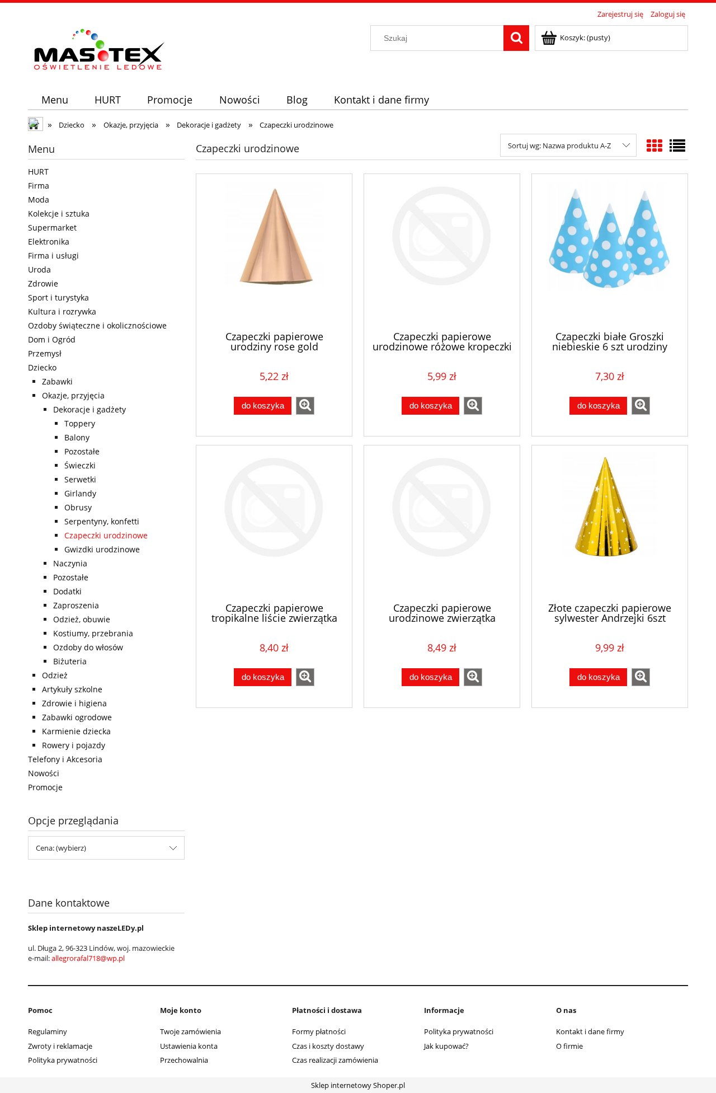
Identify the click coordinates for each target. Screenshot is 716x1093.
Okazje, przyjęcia (73, 395)
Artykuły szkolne (72, 689)
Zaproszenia (76, 605)
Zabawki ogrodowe (77, 717)
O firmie (569, 1046)
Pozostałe (82, 451)
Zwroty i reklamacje (60, 1046)
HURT (38, 171)
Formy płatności (319, 1031)
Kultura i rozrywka (62, 311)
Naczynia (70, 563)
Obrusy (78, 507)
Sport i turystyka (58, 297)
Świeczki (80, 465)
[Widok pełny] (677, 145)
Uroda (39, 269)
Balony (77, 437)
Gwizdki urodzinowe (102, 549)
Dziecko (42, 367)
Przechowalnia (184, 1060)
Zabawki (57, 381)
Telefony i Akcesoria (65, 759)
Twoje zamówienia (190, 1031)
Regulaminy (47, 1031)
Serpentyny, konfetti (101, 521)
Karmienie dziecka (76, 731)
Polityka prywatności (62, 1060)
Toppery (79, 423)
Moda (38, 199)
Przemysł (45, 353)
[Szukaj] (516, 38)
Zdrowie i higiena (74, 703)
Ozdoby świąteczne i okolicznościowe (97, 325)
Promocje (45, 787)
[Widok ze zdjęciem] (654, 145)
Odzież (55, 675)
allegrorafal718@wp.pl (88, 958)
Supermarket (52, 227)
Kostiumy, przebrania (93, 633)
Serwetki (80, 479)
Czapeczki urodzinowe (106, 535)
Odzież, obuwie (81, 619)
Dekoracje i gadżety (89, 409)
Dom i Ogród (52, 339)
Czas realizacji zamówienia (335, 1060)
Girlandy (80, 493)
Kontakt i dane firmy (590, 1031)
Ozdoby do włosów (88, 647)
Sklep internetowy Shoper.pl (358, 1085)
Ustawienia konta (189, 1046)
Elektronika (48, 241)
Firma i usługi (53, 255)
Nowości (43, 773)
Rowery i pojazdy (73, 745)
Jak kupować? (446, 1046)
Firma (38, 185)
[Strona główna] (36, 125)
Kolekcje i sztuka (59, 213)
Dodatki (67, 591)
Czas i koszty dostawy (328, 1046)
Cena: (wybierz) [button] (61, 848)
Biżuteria (70, 661)
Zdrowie (43, 283)
